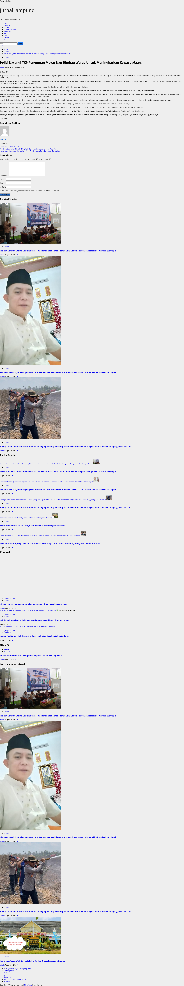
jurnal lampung (17, 10)
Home (6, 23)
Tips (5, 36)
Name (3, 179)
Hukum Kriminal (10, 29)
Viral (5, 40)
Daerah (6, 27)
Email (2, 183)
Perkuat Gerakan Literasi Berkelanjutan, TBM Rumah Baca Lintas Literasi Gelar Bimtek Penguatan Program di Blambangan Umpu (58, 251)
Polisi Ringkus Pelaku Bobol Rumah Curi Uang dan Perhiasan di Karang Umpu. (28, 715)
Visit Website (5, 147)
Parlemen (7, 31)
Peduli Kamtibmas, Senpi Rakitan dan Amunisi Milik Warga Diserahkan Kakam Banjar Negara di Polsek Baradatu (40, 536)
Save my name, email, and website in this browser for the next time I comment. (30, 191)
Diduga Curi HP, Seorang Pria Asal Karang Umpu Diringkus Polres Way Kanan (34, 708)
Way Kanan (8, 736)
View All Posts (15, 147)
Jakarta (6, 753)
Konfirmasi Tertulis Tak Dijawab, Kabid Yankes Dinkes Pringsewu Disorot (26, 518)
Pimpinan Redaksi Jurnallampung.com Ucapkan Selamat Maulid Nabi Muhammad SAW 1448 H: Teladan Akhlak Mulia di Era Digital (58, 372)
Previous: (28, 149)
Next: (30, 151)
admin (2, 68)
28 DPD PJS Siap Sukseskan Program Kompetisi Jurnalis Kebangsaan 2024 (32, 759)
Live (1, 46)
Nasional (7, 25)
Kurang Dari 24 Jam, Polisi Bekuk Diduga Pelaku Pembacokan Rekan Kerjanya (27, 730)
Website (3, 187)
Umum (6, 38)
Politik (6, 33)
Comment (4, 176)
